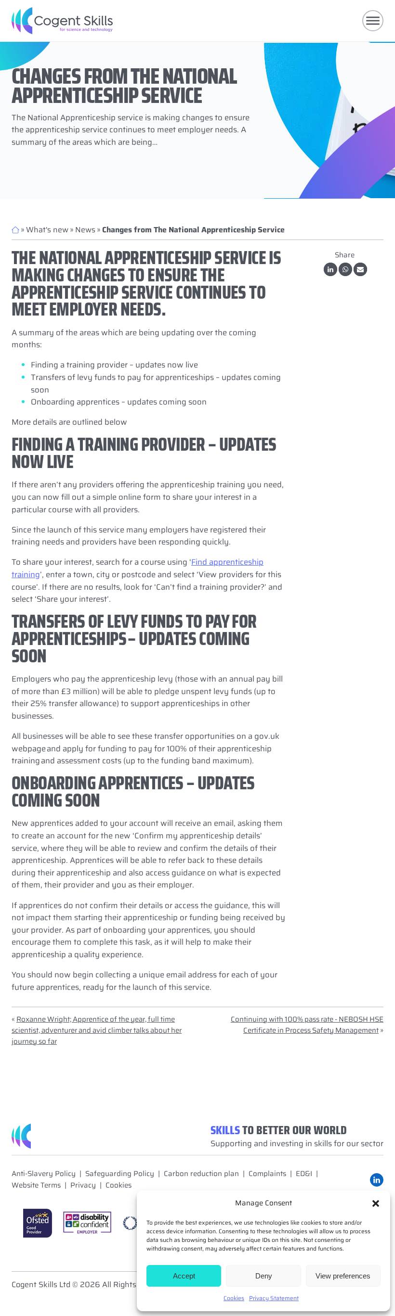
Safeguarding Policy (119, 1173)
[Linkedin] (330, 269)
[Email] (360, 269)
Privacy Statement (274, 1298)
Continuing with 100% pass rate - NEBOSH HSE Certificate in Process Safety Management (307, 1024)
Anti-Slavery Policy (44, 1173)
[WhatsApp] (345, 269)
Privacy (83, 1185)
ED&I (304, 1173)
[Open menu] (372, 20)
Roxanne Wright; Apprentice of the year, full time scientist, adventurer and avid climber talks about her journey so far (97, 1030)
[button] (376, 1203)
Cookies (234, 1298)
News (85, 230)
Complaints (267, 1173)
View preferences (343, 1276)
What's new (47, 230)
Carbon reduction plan (201, 1173)
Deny (263, 1276)
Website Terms (36, 1185)
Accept (184, 1276)
